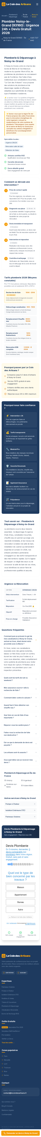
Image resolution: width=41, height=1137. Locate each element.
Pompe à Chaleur (8, 991)
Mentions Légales (8, 1110)
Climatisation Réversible (10, 1010)
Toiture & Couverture (9, 1002)
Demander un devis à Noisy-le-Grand (22, 1133)
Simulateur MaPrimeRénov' (11, 1031)
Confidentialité (13, 923)
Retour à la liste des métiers (21, 917)
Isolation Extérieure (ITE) (10, 995)
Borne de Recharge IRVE (10, 1014)
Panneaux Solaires (8, 987)
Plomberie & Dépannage (13, 16)
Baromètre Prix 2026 (12, 1027)
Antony (9, 780)
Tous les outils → (8, 1042)
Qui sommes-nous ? (8, 1102)
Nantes (6, 1075)
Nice (5, 1071)
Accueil (4, 16)
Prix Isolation (6, 1035)
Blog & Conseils (7, 1106)
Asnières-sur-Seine (11, 785)
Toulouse (7, 1067)
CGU (8, 923)
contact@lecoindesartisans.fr (15, 1093)
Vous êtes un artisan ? (30, 924)
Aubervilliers (28, 785)
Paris (5, 1056)
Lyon (5, 1064)
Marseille (7, 1060)
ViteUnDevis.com (31, 923)
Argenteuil (27, 780)
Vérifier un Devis (7, 1039)
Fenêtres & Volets (8, 998)
